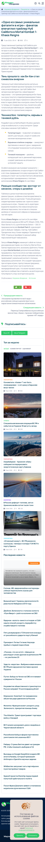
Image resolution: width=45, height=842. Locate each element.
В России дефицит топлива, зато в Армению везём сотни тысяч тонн (18, 503)
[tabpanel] (22, 451)
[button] (42, 4)
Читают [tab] (6, 349)
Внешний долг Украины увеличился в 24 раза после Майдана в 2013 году (21, 602)
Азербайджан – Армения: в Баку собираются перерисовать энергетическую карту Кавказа (17, 464)
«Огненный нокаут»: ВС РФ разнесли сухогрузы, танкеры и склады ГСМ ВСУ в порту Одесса (21, 543)
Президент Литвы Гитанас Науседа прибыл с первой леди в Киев (19, 643)
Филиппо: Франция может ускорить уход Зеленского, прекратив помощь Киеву (21, 706)
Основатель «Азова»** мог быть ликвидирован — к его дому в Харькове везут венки (20, 385)
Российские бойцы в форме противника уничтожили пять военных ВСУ (21, 735)
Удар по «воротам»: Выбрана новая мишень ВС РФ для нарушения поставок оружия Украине (22, 667)
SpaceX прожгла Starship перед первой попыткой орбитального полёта (21, 777)
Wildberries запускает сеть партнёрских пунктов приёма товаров (21, 767)
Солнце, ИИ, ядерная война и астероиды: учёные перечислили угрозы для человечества (21, 590)
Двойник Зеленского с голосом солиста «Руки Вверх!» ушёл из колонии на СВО (21, 612)
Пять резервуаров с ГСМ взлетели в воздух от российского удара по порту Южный (22, 633)
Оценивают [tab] (26, 349)
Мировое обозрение (11, 9)
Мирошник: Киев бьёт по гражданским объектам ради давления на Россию (20, 697)
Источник (32, 278)
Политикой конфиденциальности (26, 829)
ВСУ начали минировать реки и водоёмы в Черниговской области (22, 726)
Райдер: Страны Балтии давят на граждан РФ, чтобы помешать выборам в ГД (22, 745)
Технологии (25, 9)
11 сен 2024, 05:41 (10, 40)
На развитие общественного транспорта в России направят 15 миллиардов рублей (22, 687)
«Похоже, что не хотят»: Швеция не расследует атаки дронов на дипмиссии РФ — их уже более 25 (22, 654)
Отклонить (33, 835)
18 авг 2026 (8, 391)
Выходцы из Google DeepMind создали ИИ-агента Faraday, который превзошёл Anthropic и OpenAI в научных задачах (22, 756)
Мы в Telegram (19, 333)
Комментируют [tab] (15, 349)
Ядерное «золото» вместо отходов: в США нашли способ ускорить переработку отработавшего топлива (22, 623)
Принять (19, 835)
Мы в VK (6, 333)
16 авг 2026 (8, 549)
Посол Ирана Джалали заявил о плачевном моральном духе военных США (22, 786)
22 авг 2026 (8, 508)
